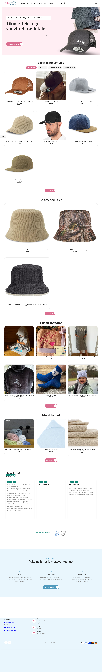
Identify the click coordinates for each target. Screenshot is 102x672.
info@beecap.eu (42, 633)
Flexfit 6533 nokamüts (51, 141)
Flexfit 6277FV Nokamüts (51, 102)
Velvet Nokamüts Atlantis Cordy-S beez (19, 141)
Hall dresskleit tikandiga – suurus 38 (83, 357)
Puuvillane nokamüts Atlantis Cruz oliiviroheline (19, 180)
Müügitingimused (9, 627)
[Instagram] (64, 3)
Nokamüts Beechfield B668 (83, 141)
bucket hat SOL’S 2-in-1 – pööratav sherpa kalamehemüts (27, 304)
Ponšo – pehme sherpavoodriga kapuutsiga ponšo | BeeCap (19, 396)
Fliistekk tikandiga (51, 357)
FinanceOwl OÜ (9, 622)
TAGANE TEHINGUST (49, 587)
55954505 (40, 628)
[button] (50, 521)
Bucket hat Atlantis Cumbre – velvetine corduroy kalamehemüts (27, 250)
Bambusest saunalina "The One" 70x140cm (19, 449)
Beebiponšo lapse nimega (19, 357)
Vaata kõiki (49, 190)
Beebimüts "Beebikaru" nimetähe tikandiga (83, 395)
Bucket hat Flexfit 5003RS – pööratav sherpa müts (75, 250)
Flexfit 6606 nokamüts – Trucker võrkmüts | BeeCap (19, 102)
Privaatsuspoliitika (10, 630)
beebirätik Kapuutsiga (51, 449)
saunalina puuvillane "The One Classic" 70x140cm (83, 450)
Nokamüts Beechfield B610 (83, 102)
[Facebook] (61, 3)
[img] (52, 475)
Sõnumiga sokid (51, 395)
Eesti (2, 136)
